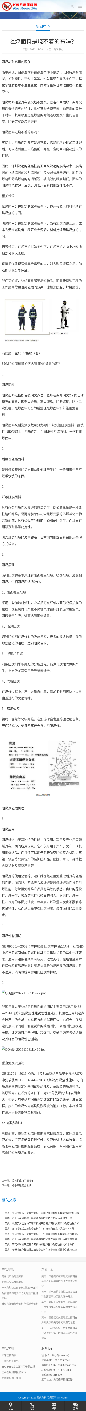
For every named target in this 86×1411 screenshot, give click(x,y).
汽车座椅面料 (9, 1355)
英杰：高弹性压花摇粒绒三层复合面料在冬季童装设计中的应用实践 (41, 1249)
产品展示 (8, 1269)
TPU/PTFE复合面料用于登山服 (18, 1366)
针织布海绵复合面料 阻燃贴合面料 (20, 1304)
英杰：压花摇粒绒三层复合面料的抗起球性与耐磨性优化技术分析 (39, 1244)
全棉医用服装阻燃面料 (14, 1372)
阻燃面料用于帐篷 (11, 1378)
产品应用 (8, 1348)
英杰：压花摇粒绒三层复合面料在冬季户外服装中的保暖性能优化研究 (42, 1213)
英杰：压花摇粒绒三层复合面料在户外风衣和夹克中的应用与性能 (39, 1228)
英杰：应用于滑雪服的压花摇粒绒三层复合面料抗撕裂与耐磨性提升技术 (59, 1307)
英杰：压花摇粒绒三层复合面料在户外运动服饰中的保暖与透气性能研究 (59, 1333)
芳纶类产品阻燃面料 (12, 1276)
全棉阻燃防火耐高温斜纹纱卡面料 (20, 1287)
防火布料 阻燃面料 (47, 1397)
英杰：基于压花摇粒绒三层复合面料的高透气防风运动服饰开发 (38, 1218)
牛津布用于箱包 (10, 1361)
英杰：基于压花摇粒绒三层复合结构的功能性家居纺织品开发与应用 (41, 1239)
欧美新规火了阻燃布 (23, 1180)
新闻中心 (43, 27)
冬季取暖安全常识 (21, 1185)
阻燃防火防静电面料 (12, 1282)
